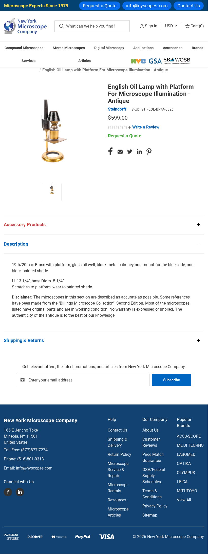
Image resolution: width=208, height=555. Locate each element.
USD (169, 26)
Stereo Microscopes (69, 48)
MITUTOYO (187, 490)
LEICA (182, 481)
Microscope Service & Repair (118, 469)
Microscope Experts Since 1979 (36, 5)
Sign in (151, 26)
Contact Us (188, 5)
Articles (84, 61)
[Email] (120, 151)
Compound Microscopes (24, 48)
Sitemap (149, 515)
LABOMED (186, 454)
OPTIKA (184, 463)
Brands (197, 48)
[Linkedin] (139, 151)
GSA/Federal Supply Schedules (153, 475)
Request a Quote (100, 5)
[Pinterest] (149, 151)
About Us (150, 430)
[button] (143, 127)
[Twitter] (129, 151)
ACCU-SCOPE (189, 436)
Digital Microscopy (109, 48)
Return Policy (119, 454)
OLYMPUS (186, 472)
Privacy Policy (154, 506)
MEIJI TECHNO (190, 445)
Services (28, 61)
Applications (143, 48)
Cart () (197, 26)
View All (184, 500)
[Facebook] (110, 151)
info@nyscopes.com (147, 5)
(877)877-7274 (34, 449)
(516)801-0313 (30, 459)
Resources (117, 500)
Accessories (172, 48)
